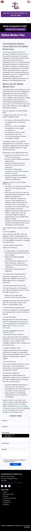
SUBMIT (15, 464)
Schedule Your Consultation (15, 29)
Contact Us (7, 502)
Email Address (5, 443)
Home (5, 492)
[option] (16, 435)
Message (4, 449)
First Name (5, 420)
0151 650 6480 (15, 15)
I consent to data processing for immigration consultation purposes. (14, 460)
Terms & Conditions (9, 498)
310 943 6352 (19, 13)
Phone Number (6, 432)
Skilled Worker (12, 52)
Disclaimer (6, 500)
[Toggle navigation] (28, 19)
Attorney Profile (8, 494)
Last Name (5, 426)
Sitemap (6, 504)
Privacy (5, 496)
